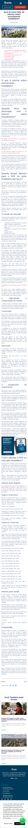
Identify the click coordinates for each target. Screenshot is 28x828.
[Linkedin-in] (8, 799)
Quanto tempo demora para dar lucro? (13, 54)
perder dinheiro (7, 325)
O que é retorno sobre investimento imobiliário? (15, 50)
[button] (21, 3)
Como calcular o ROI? (9, 56)
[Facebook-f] (2, 799)
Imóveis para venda (8, 59)
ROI (13, 62)
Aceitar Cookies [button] (19, 823)
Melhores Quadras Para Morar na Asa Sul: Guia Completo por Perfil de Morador (12, 751)
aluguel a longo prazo (16, 487)
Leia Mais (3, 729)
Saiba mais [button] (14, 818)
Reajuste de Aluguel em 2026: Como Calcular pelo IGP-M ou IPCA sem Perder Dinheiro (13, 720)
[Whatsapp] (11, 799)
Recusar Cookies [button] (8, 823)
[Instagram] (5, 799)
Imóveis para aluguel (9, 57)
